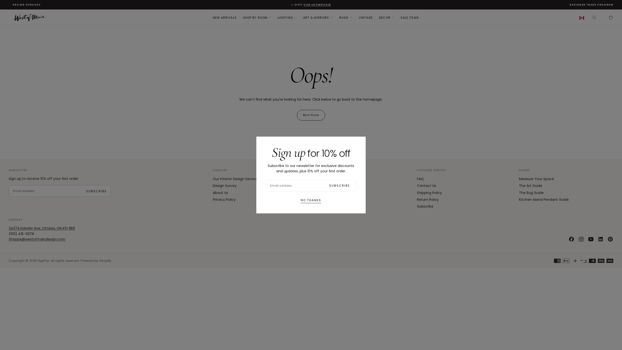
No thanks (311, 200)
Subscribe (339, 186)
